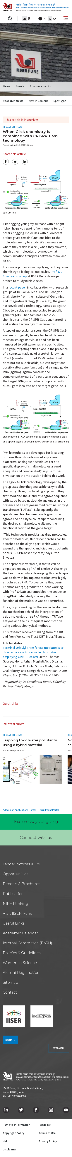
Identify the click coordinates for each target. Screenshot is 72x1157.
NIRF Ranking (15, 903)
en (24, 18)
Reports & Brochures (21, 884)
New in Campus (38, 101)
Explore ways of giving (36, 821)
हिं (29, 18)
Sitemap (10, 982)
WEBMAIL (58, 1048)
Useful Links (14, 923)
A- (45, 18)
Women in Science (20, 963)
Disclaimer (9, 1149)
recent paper (17, 287)
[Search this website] (10, 18)
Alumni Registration (21, 972)
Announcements (40, 86)
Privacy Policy (48, 1141)
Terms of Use (47, 1133)
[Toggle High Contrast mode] (40, 18)
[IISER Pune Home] (36, 7)
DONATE (10, 1040)
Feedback (45, 1125)
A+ (54, 18)
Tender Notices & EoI (21, 864)
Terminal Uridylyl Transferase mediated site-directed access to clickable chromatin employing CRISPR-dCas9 (34, 652)
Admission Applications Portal (19, 810)
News (6, 86)
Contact (10, 992)
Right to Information (16, 1125)
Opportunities (15, 874)
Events (20, 86)
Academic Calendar (20, 933)
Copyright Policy (13, 1133)
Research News (13, 101)
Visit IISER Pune (17, 913)
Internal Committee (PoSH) (27, 943)
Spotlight (60, 101)
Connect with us (36, 837)
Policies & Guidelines (22, 953)
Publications (14, 893)
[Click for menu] (65, 18)
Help (5, 1141)
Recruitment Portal (48, 810)
